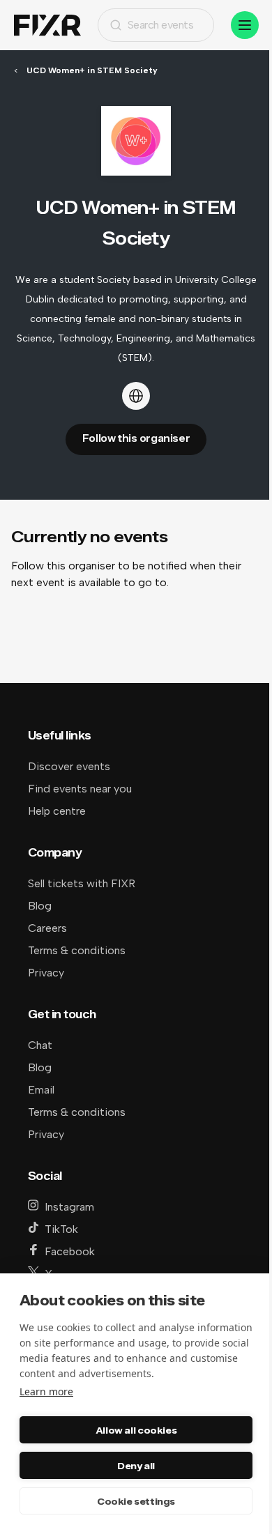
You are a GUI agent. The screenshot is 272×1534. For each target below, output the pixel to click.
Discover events (69, 766)
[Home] (47, 25)
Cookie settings (136, 1501)
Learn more (46, 1391)
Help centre (57, 811)
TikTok (61, 1229)
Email (41, 1089)
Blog (40, 905)
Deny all (136, 1465)
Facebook (70, 1251)
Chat (40, 1045)
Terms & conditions (77, 950)
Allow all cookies (136, 1430)
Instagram (69, 1206)
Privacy (46, 972)
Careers (47, 928)
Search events (161, 24)
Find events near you (80, 788)
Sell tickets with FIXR (81, 883)
